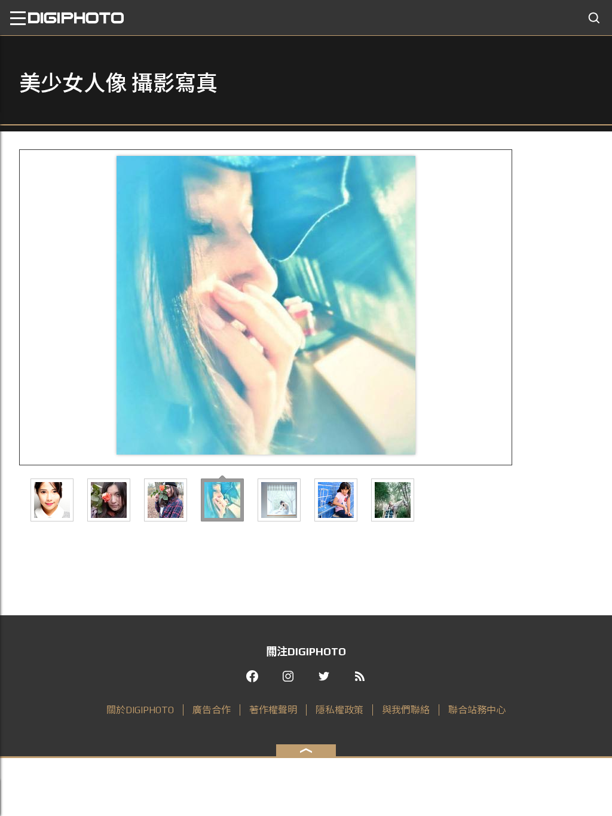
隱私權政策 (339, 710)
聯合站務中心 (477, 710)
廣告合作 (211, 710)
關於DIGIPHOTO (140, 710)
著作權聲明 (273, 710)
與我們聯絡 (406, 710)
